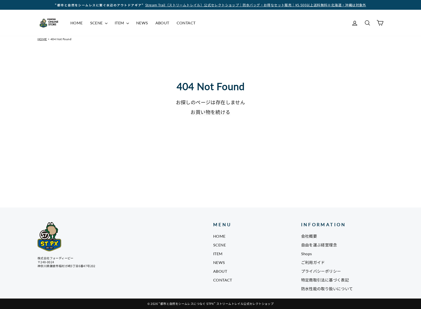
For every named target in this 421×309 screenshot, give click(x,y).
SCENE (97, 22)
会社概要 (309, 236)
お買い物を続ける (210, 111)
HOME (76, 22)
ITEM (120, 22)
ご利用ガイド (313, 262)
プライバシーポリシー (321, 271)
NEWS (142, 22)
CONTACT (186, 22)
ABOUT (162, 22)
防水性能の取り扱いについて (327, 288)
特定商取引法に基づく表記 (325, 280)
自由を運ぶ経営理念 (319, 245)
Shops (306, 253)
